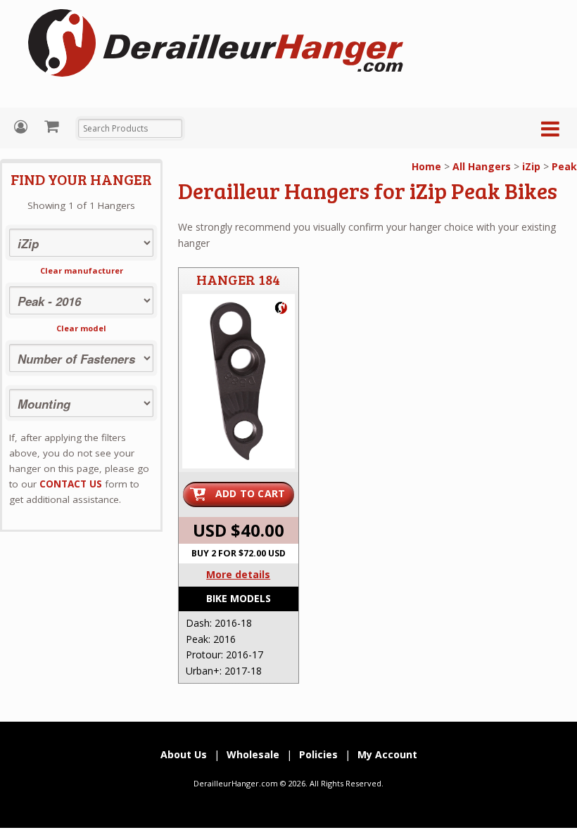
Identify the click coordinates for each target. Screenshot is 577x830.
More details (238, 574)
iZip (531, 166)
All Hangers (481, 166)
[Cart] (53, 126)
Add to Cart (250, 493)
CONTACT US (70, 484)
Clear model (81, 328)
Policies (318, 754)
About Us (183, 754)
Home (426, 166)
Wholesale (253, 754)
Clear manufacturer (81, 270)
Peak (564, 166)
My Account (22, 127)
